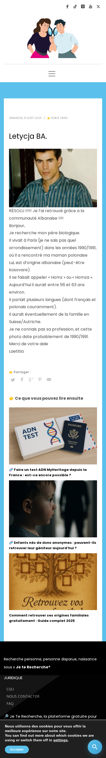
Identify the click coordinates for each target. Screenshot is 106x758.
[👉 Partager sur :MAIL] (49, 379)
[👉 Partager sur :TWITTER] (13, 380)
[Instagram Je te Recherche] (83, 6)
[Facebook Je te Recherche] (67, 6)
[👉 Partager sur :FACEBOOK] (22, 379)
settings (60, 740)
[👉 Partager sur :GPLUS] (31, 379)
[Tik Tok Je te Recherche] (75, 6)
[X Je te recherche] (98, 6)
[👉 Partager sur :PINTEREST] (40, 379)
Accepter (17, 749)
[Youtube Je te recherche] (90, 6)
